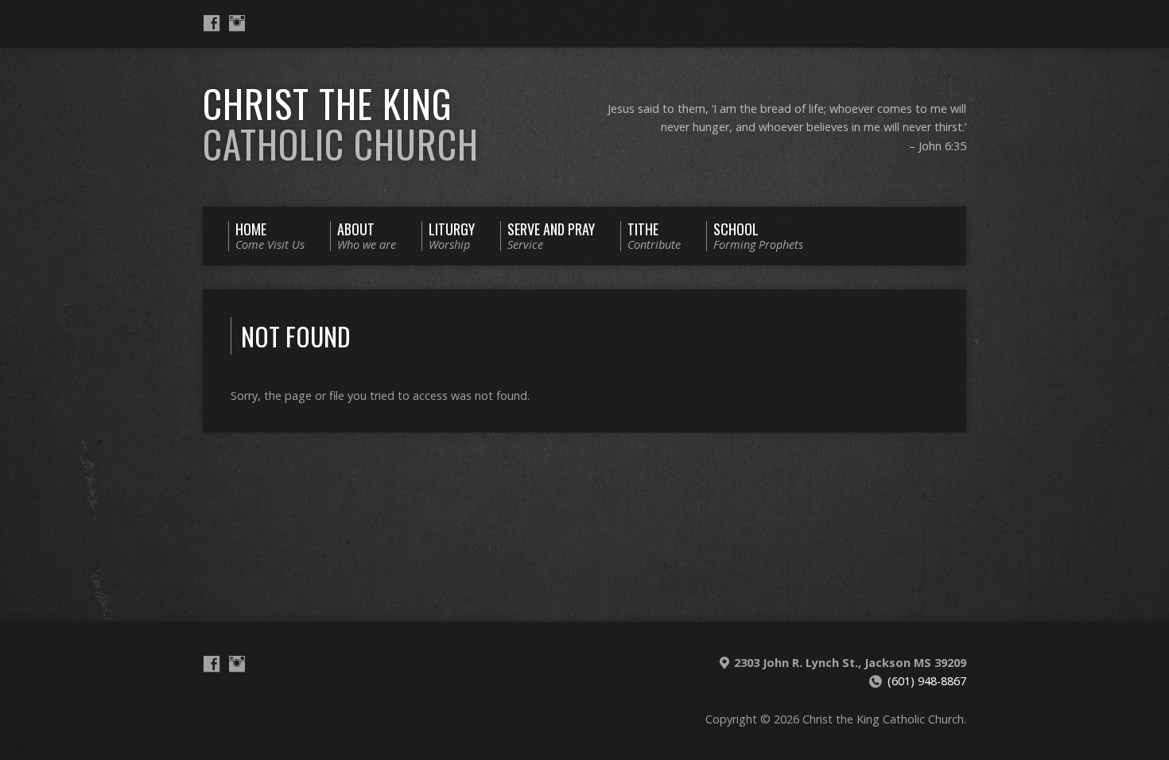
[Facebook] (211, 23)
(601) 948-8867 (926, 680)
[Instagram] (237, 23)
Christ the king (341, 124)
